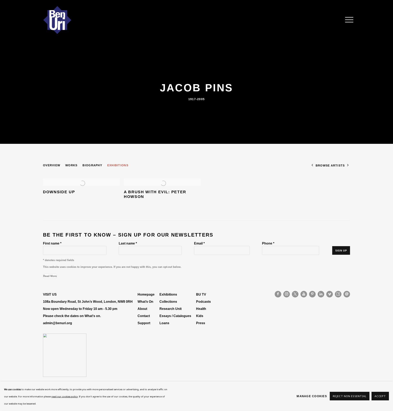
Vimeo (329, 294)
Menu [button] (347, 20)
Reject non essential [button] (349, 396)
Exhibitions (117, 165)
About (142, 308)
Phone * (268, 243)
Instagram (286, 294)
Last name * (128, 243)
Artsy (338, 294)
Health (201, 308)
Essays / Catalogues (175, 316)
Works (71, 165)
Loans (164, 323)
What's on (92, 316)
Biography (92, 165)
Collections (168, 301)
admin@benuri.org (57, 323)
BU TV (201, 294)
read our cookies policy (64, 396)
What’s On (145, 301)
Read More (50, 276)
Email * (199, 243)
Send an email (346, 294)
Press (200, 323)
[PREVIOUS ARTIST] (312, 166)
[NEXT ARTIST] (348, 166)
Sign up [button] (341, 250)
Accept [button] (380, 396)
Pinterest (312, 294)
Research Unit (170, 308)
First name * (52, 243)
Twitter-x (295, 294)
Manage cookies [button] (312, 396)
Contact (144, 316)
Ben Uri (57, 20)
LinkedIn (321, 294)
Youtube (303, 294)
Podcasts (203, 301)
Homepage (146, 294)
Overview (51, 165)
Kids (199, 316)
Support (144, 323)
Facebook (278, 294)
